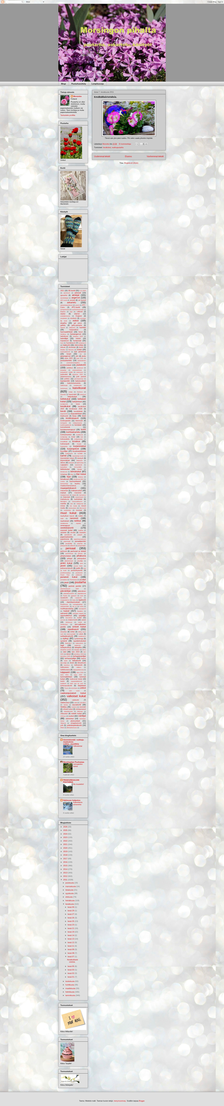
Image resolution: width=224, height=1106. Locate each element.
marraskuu (82, 495)
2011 (65, 880)
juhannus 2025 (77, 374)
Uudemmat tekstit (102, 156)
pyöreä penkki (75, 586)
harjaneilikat (73, 330)
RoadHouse (64, 604)
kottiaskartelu (78, 439)
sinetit (80, 622)
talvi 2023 (75, 652)
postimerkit (79, 573)
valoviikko (83, 702)
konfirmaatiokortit (65, 425)
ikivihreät (72, 347)
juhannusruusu (65, 377)
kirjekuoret (64, 416)
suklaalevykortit (66, 636)
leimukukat (75, 471)
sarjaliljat (82, 615)
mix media (73, 506)
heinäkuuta (70, 900)
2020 (65, 848)
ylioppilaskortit (76, 723)
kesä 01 (71, 977)
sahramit (64, 613)
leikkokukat (64, 469)
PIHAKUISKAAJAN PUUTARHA (71, 781)
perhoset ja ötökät (78, 551)
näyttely (78, 523)
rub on (74, 606)
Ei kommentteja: (125, 144)
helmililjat (64, 338)
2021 (62, 291)
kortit (83, 429)
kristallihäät (63, 441)
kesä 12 (71, 942)
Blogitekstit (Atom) (131, 163)
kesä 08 (71, 953)
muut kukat (68, 513)
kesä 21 (71, 928)
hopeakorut (64, 341)
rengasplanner (64, 600)
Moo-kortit (82, 508)
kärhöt (63, 456)
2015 (65, 866)
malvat (63, 493)
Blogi (63, 84)
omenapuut (65, 525)
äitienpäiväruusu (72, 727)
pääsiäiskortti (82, 593)
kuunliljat (64, 451)
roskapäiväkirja (77, 604)
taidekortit (77, 645)
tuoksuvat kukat (76, 679)
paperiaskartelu (66, 537)
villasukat (64, 714)
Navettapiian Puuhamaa (73, 762)
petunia (80, 553)
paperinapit (67, 541)
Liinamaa (63, 474)
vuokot (71, 716)
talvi (64, 652)
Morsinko (77, 96)
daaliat (62, 314)
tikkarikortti (82, 663)
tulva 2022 (78, 675)
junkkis (67, 379)
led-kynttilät (77, 467)
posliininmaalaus (65, 573)
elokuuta (69, 897)
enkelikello (63, 318)
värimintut (70, 718)
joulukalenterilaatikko (73, 363)
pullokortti (79, 575)
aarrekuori (67, 293)
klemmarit (79, 421)
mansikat (77, 493)
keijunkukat (72, 396)
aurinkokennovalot (78, 309)
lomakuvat (64, 479)
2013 (65, 873)
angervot (75, 297)
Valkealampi (77, 746)
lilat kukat (81, 474)
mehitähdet (78, 499)
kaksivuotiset (80, 381)
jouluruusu (79, 372)
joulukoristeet (65, 365)
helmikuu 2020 (78, 336)
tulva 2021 (64, 675)
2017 (65, 859)
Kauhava (80, 392)
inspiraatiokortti (65, 352)
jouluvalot (64, 374)
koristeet (78, 425)
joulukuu (70, 368)
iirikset (62, 347)
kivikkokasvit (72, 418)
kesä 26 (71, 918)
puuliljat (83, 579)
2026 (65, 827)
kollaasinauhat (77, 423)
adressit (78, 293)
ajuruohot (63, 295)
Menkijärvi (63, 501)
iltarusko (71, 349)
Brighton (63, 311)
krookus (76, 441)
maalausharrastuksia (68, 486)
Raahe (65, 595)
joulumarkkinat (77, 370)
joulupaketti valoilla (66, 372)
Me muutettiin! (78, 784)
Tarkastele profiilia (67, 115)
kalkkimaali (63, 385)
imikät (79, 350)
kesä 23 (71, 925)
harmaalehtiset (66, 332)
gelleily (63, 325)
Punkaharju (73, 579)
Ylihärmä (63, 723)
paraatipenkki (80, 541)
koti (82, 437)
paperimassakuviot (80, 539)
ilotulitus (62, 349)
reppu (74, 600)
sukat (81, 634)
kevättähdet (78, 411)
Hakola (62, 327)
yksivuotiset (75, 721)
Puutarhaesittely (78, 84)
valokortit (75, 700)
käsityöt (80, 458)
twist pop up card (76, 683)
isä (81, 354)
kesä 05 (71, 966)
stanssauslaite (71, 634)
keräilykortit (64, 404)
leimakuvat (63, 472)
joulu (84, 356)
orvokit (72, 532)
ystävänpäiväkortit (74, 725)
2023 (65, 837)
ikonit (81, 347)
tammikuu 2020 (65, 656)
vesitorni (74, 707)
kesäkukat (107, 147)
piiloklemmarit (69, 561)
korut (73, 437)
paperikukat (64, 539)
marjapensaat (64, 495)
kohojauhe (63, 423)
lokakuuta (69, 890)
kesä (78, 404)
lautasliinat (63, 467)
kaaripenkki (65, 381)
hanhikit (82, 327)
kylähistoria (69, 453)
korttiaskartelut (66, 435)
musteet (79, 510)
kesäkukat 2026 (75, 409)
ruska (81, 606)
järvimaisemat (78, 379)
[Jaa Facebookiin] (143, 144)
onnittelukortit (67, 528)
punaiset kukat (68, 577)
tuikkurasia (64, 667)
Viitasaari (80, 711)
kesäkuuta (69, 904)
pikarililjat (80, 561)
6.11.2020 (83, 290)
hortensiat (77, 341)
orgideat (80, 530)
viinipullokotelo (68, 711)
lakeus (62, 463)
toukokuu (67, 665)
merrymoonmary (120, 1101)
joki (77, 356)
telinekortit (76, 661)
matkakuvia (64, 499)
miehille (63, 504)
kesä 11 (71, 946)
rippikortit (82, 600)
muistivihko (67, 510)
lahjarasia (79, 460)
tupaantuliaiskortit (76, 681)
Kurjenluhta (63, 446)
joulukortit (81, 365)
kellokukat (65, 399)
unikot (83, 688)
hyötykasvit (82, 343)
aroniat (72, 300)
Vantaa (66, 705)
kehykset (83, 394)
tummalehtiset (66, 677)
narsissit (74, 518)
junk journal (81, 377)
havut (80, 332)
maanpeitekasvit (68, 488)
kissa (74, 416)
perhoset (63, 551)
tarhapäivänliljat (79, 656)
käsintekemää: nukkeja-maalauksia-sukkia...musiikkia (73, 742)
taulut (65, 660)
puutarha (80, 582)
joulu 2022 (79, 358)
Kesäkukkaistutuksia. (105, 96)
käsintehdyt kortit (77, 456)
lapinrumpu (80, 462)
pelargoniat (63, 545)
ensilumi (73, 318)
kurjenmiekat (79, 446)
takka (84, 649)
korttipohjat (63, 437)
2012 (65, 876)
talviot (68, 654)
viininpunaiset (81, 709)
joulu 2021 (69, 358)
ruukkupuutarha (117, 147)
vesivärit (82, 707)
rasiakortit (64, 598)
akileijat (75, 295)
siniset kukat (79, 626)
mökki (80, 516)
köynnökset (65, 460)
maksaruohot (76, 490)
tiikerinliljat (63, 663)
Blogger (141, 1101)
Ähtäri (62, 727)
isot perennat (80, 352)
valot (75, 702)
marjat (74, 495)
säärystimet (79, 643)
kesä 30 (71, 907)
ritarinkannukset (73, 602)
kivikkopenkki (65, 421)
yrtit (61, 725)
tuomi (62, 681)
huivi (61, 343)
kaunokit (63, 394)
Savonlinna (68, 617)
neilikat (77, 521)
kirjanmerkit (64, 414)
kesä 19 (71, 932)
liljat (69, 476)
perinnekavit (69, 553)
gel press (78, 323)
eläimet (77, 314)
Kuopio (79, 444)
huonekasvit (70, 343)
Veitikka (63, 707)
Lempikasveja (98, 84)
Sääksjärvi (68, 643)
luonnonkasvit (75, 481)
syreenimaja (78, 639)
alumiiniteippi (64, 298)
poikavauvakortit (66, 568)
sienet (83, 620)
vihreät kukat (68, 709)
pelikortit (72, 545)
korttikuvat (79, 434)
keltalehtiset (77, 402)
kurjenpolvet (73, 449)
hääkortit (66, 345)
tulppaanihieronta (78, 670)
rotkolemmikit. (64, 606)
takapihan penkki (65, 649)
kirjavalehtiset (76, 414)
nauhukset (64, 521)
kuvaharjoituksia (79, 451)
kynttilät (80, 453)
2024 (65, 834)
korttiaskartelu (73, 432)
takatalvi (76, 649)
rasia (81, 595)
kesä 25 (71, 921)
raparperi (73, 595)
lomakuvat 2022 (79, 479)
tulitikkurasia (65, 670)
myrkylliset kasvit (67, 516)
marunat (66, 497)
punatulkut (63, 579)
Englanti (79, 316)
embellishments (65, 316)
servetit (62, 620)
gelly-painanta (77, 325)
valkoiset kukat (76, 696)
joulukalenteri (82, 360)
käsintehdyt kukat (67, 458)
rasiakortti (78, 598)
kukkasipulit (64, 444)
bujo (71, 311)
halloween (72, 327)
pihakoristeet (65, 556)
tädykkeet (82, 685)
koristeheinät (65, 427)
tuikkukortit (78, 665)
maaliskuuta (70, 988)
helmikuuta (70, 992)
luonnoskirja (64, 483)
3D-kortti (71, 291)
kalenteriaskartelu (73, 383)
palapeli (79, 535)
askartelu (71, 302)
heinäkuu (63, 334)
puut (66, 582)
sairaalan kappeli (78, 613)
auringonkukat (64, 309)
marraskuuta (70, 886)
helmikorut (64, 336)
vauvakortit (76, 705)
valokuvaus (65, 702)
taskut (83, 658)
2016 (65, 862)
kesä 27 (71, 914)
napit (61, 518)
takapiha (78, 647)
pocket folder (78, 566)
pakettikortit (68, 535)
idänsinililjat (79, 345)
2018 (65, 855)
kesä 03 (71, 970)
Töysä (66, 688)
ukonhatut (74, 688)
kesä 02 (71, 973)
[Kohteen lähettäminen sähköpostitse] (136, 144)
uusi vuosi (74, 690)
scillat (79, 618)
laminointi (71, 462)
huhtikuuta (70, 985)
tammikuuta (70, 995)
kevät (63, 411)
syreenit (63, 641)
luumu (77, 483)
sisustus (63, 632)
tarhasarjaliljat (70, 658)
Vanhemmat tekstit (155, 156)
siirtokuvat (69, 622)
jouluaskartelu (66, 360)
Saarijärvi (80, 611)
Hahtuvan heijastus (71, 800)
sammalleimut (66, 615)
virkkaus (63, 716)
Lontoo (62, 481)
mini (71, 503)
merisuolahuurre (77, 501)
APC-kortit (63, 300)
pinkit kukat (66, 563)
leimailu (79, 469)
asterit (77, 305)
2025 (65, 830)
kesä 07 (71, 956)
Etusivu (128, 156)
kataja (70, 392)
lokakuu (80, 477)
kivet (84, 416)
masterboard (79, 497)
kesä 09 (71, 949)
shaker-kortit (72, 620)
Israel (68, 354)
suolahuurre (82, 636)
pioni (81, 563)
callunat (80, 312)
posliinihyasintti (76, 570)
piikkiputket (81, 558)
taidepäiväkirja (65, 647)
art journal (82, 300)
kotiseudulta (64, 439)
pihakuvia (81, 556)
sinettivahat (64, 624)
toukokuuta (70, 981)
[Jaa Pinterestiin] (146, 144)
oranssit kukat (66, 530)
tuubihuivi (63, 683)
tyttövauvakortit (66, 686)
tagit (62, 645)
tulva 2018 (80, 672)
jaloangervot (65, 356)
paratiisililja (68, 543)
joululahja (63, 370)
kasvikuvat (79, 388)
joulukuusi (80, 368)
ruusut (66, 611)
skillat (72, 632)
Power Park (65, 575)
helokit (78, 338)
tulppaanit (65, 672)
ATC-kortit (76, 307)
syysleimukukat (79, 641)
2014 (65, 869)
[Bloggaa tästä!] (139, 144)
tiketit (72, 663)
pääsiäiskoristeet (68, 593)
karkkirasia (63, 388)
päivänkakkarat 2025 (69, 588)
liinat (72, 474)
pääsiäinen (82, 591)
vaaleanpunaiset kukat (73, 693)
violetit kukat (76, 713)
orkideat (63, 532)
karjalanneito (78, 385)
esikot (76, 320)
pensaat (71, 548)
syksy (66, 638)
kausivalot (72, 394)
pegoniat (79, 543)
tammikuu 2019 (79, 654)
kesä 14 (71, 935)
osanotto (82, 532)
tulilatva (78, 667)
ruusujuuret (82, 608)
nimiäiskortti (64, 523)
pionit (63, 566)
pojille (78, 568)
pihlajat (69, 558)
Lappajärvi (64, 465)
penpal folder (82, 545)
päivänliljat (65, 591)
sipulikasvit (73, 629)
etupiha (63, 323)
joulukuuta (69, 883)
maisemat (64, 491)
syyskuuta (69, 893)
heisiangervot (75, 334)
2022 (65, 841)
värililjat (82, 716)
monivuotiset (72, 508)
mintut (62, 506)
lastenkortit (78, 465)
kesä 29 (71, 911)
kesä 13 (71, 939)
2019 (65, 851)
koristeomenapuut (67, 430)
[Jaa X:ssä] (141, 144)
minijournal (79, 503)
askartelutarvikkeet (66, 305)
